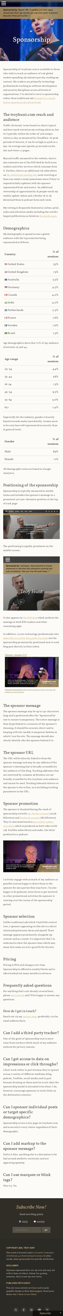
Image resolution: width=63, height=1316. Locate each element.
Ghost (34, 1288)
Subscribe (46, 1313)
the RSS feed (30, 618)
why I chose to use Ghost (24, 1294)
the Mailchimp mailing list (22, 175)
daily (25, 1222)
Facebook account (30, 818)
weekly (41, 1222)
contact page (30, 1016)
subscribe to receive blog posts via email (25, 638)
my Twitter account (38, 813)
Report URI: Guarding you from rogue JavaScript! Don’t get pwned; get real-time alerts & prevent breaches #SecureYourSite (30, 13)
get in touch (17, 995)
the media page (47, 216)
